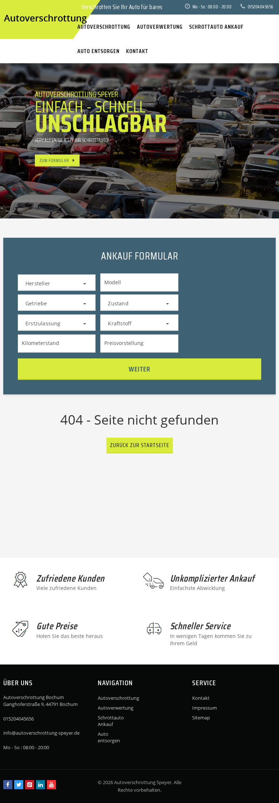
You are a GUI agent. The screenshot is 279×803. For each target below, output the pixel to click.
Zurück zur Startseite (139, 445)
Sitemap (201, 717)
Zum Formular (54, 160)
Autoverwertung (112, 707)
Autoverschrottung (112, 698)
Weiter (139, 369)
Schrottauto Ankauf (111, 720)
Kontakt (201, 698)
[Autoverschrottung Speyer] (10, 6)
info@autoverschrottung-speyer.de (41, 733)
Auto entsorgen (109, 737)
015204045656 (260, 6)
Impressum (204, 707)
